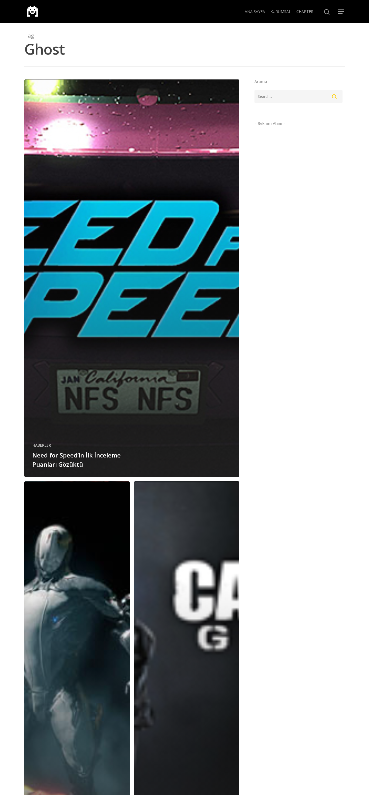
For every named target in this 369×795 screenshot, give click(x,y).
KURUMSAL (280, 11)
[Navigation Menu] (341, 11)
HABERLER (41, 445)
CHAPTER (304, 11)
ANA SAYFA (255, 11)
